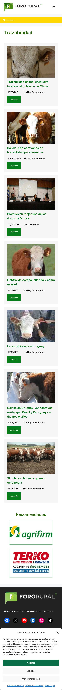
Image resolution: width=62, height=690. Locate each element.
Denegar (31, 670)
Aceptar (31, 662)
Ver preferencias (31, 678)
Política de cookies (15, 685)
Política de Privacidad (34, 685)
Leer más (14, 100)
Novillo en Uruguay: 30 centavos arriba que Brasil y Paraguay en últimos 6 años (29, 412)
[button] (57, 632)
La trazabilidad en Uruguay (25, 346)
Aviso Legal (50, 685)
